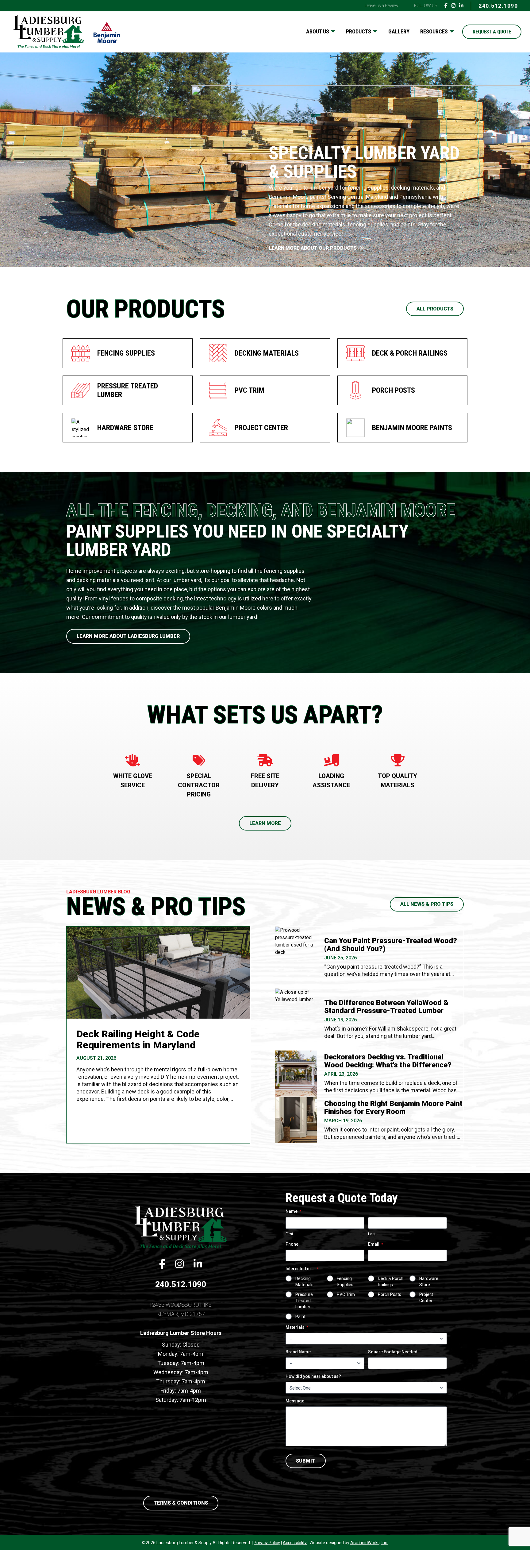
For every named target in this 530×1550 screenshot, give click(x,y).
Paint (300, 1316)
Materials (297, 1327)
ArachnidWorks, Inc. (369, 1542)
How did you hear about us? (313, 1376)
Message (295, 1400)
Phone (292, 1244)
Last (372, 1234)
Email (375, 1244)
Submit (305, 1461)
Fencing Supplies (345, 1281)
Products (358, 31)
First (289, 1234)
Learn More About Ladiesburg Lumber (128, 636)
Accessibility (295, 1542)
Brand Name (298, 1351)
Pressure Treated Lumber (304, 1300)
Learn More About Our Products (313, 248)
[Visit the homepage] (181, 1227)
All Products (435, 309)
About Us (317, 31)
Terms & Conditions (181, 1503)
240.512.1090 (498, 5)
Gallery (398, 31)
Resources (434, 31)
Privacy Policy (267, 1542)
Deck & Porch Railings (390, 1281)
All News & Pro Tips (426, 904)
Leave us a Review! (382, 5)
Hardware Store (428, 1281)
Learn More (265, 823)
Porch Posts (389, 1294)
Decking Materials (304, 1281)
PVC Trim (346, 1294)
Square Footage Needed (392, 1351)
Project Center (426, 1297)
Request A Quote (492, 32)
